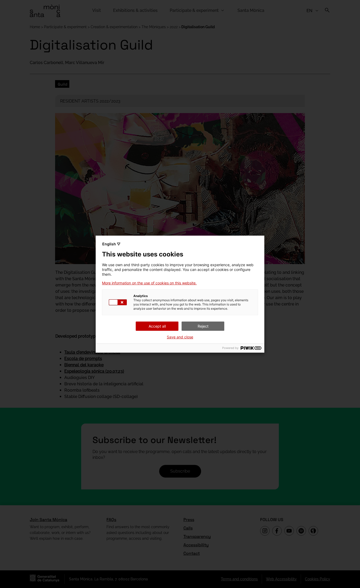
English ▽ (111, 244)
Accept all (157, 326)
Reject (203, 326)
